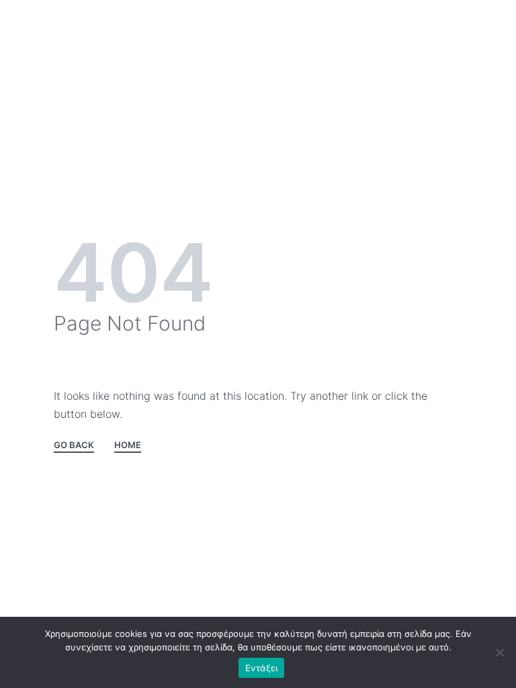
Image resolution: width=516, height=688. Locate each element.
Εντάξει (261, 667)
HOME (127, 445)
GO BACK (74, 445)
